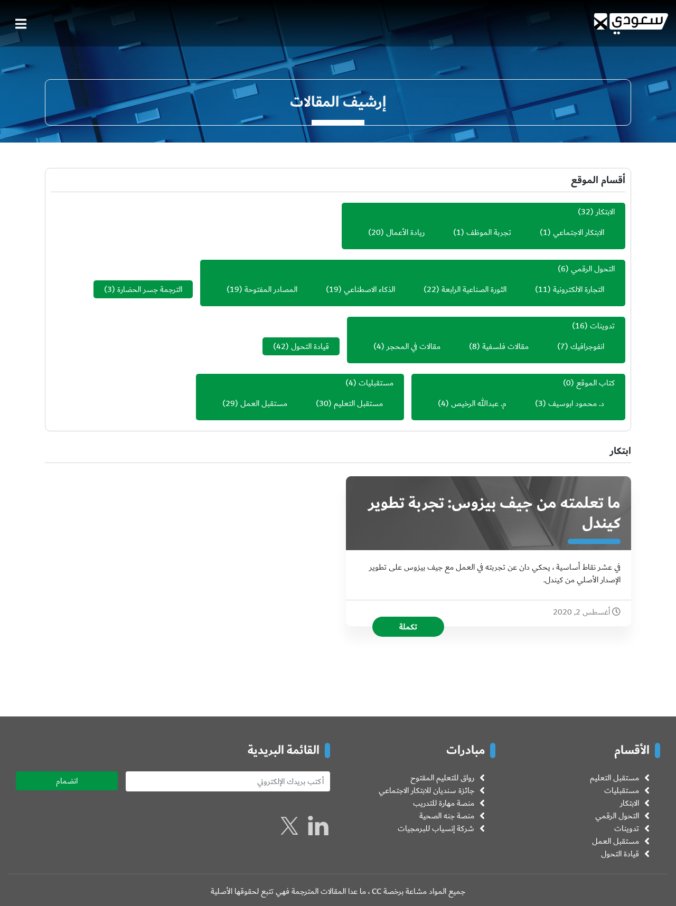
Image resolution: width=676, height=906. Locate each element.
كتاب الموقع (595, 383)
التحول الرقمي (593, 269)
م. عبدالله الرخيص (478, 403)
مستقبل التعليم (358, 403)
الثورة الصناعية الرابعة (474, 289)
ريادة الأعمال (405, 232)
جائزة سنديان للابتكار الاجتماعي (426, 790)
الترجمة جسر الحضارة (149, 289)
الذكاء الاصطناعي (369, 289)
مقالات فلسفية (505, 346)
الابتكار (605, 212)
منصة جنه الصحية (446, 816)
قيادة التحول (310, 346)
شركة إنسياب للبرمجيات (436, 828)
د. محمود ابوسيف (576, 403)
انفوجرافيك (587, 346)
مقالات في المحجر (413, 346)
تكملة (408, 627)
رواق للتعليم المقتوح (442, 778)
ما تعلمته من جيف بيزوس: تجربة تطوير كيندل (495, 513)
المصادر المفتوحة (271, 289)
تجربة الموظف (488, 232)
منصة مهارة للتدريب (443, 803)
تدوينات (602, 326)
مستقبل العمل (263, 403)
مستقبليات (376, 383)
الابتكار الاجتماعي (578, 232)
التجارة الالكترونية (578, 289)
